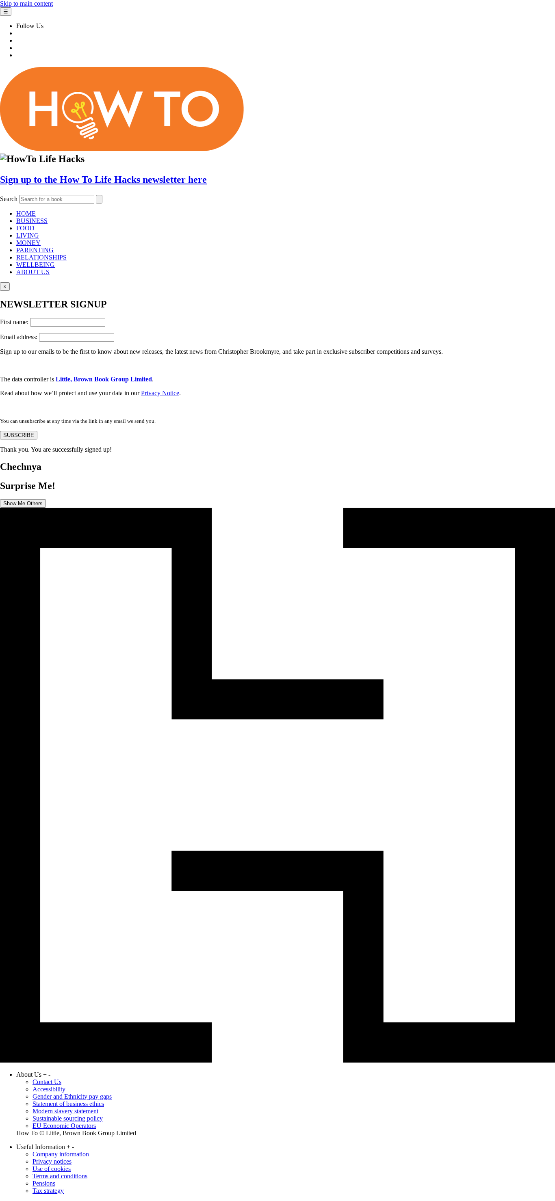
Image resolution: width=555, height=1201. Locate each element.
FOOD (25, 228)
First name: (15, 321)
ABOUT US (33, 271)
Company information (61, 1154)
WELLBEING (35, 264)
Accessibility (49, 1089)
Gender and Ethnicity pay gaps (72, 1096)
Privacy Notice (160, 393)
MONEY (28, 242)
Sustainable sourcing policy (68, 1118)
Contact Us (47, 1081)
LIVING (27, 235)
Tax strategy (48, 1190)
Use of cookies (52, 1168)
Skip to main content (26, 3)
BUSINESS (32, 220)
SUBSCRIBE (18, 435)
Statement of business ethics (68, 1103)
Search (8, 198)
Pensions (44, 1183)
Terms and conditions (60, 1176)
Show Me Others (23, 503)
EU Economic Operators (64, 1125)
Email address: (19, 336)
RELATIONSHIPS (41, 257)
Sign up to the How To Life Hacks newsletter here (103, 179)
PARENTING (35, 250)
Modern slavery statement (65, 1111)
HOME (26, 213)
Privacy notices (52, 1161)
